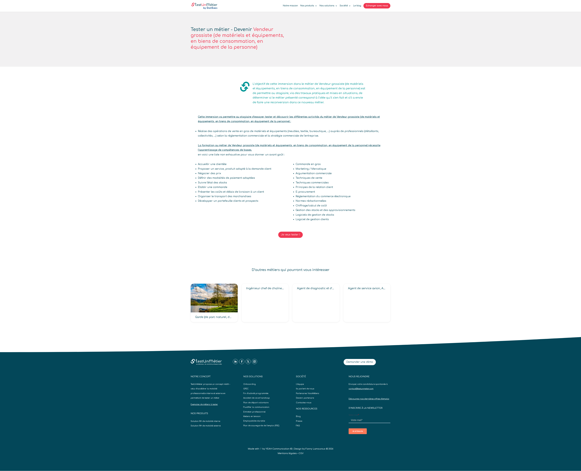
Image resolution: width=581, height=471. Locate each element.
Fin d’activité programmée (255, 393)
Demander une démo (359, 362)
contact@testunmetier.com (361, 389)
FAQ (298, 426)
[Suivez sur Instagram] (254, 361)
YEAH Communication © (279, 449)
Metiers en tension (252, 416)
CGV (301, 453)
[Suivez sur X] (248, 361)
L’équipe (300, 384)
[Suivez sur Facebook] (241, 361)
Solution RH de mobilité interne (205, 421)
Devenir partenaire (305, 398)
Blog (298, 416)
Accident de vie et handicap (256, 398)
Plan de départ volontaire (255, 403)
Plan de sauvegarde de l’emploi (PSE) (261, 426)
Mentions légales (287, 453)
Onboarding (249, 384)
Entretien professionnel (254, 412)
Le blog (357, 6)
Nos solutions (326, 6)
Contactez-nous (303, 403)
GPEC (246, 389)
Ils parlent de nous (305, 389)
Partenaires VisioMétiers (307, 393)
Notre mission (290, 6)
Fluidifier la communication (256, 407)
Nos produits (307, 6)
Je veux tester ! (290, 234)
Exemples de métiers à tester (204, 404)
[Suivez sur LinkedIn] (235, 361)
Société (344, 6)
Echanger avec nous (377, 6)
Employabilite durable (254, 421)
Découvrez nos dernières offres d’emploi (369, 399)
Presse (299, 421)
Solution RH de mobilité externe (206, 426)
